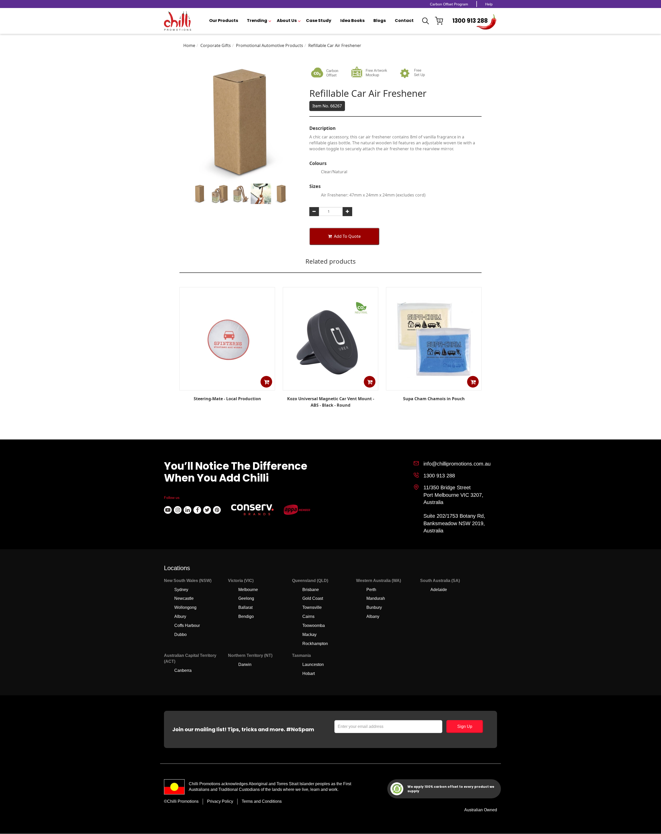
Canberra (183, 670)
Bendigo (246, 616)
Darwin (244, 664)
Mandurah (375, 598)
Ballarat (245, 607)
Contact (404, 20)
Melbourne (248, 589)
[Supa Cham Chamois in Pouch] (434, 386)
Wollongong (185, 607)
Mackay (309, 634)
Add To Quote (347, 236)
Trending (257, 20)
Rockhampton (315, 643)
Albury (180, 616)
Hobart (308, 673)
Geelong (246, 598)
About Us (287, 20)
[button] (266, 382)
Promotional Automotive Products (269, 45)
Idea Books (352, 20)
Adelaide (438, 589)
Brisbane (310, 589)
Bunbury (374, 607)
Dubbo (180, 634)
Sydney (181, 589)
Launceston (313, 664)
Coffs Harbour (187, 625)
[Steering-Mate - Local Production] (227, 386)
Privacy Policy (220, 801)
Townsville (312, 607)
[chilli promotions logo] (177, 21)
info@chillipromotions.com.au (457, 464)
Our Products (223, 20)
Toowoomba (313, 625)
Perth (371, 589)
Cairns (308, 616)
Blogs (379, 20)
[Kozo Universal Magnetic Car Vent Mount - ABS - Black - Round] (330, 386)
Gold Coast (312, 598)
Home (189, 45)
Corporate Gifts (215, 45)
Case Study (318, 20)
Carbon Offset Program (449, 4)
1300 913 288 (470, 21)
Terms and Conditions (262, 801)
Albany (372, 616)
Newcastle (184, 598)
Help (489, 4)
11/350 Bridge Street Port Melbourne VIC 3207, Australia (453, 495)
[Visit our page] (168, 510)
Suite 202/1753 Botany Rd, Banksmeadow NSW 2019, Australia (454, 523)
